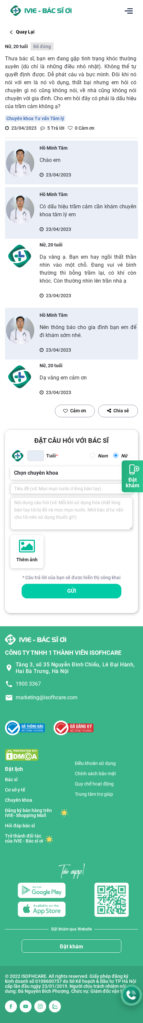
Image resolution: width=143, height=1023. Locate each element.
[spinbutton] (36, 456)
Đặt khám (71, 946)
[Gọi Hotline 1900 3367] (131, 995)
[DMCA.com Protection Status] (21, 754)
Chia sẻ (121, 410)
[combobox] (14, 473)
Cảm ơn (78, 410)
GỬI (71, 591)
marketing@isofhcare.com (46, 697)
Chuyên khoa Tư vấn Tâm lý (35, 118)
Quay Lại (25, 31)
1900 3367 (28, 684)
